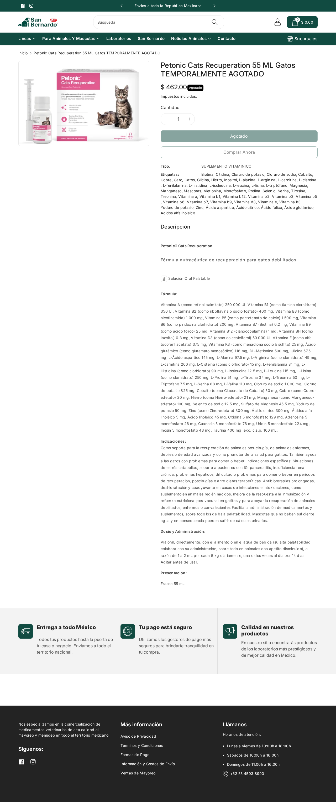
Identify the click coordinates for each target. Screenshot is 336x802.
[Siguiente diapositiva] (214, 6)
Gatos (190, 180)
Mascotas (192, 191)
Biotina (207, 174)
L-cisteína (307, 180)
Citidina (222, 174)
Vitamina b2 (259, 196)
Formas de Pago (134, 754)
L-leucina (241, 185)
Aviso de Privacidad (138, 736)
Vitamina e (267, 202)
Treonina (168, 196)
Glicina (203, 180)
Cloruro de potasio (248, 174)
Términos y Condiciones (141, 745)
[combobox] (158, 22)
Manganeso (171, 191)
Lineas (24, 38)
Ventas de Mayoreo (137, 773)
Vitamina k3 (290, 202)
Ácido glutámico (298, 207)
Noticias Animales (189, 38)
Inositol (230, 180)
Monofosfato (234, 191)
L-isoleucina (220, 185)
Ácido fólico (271, 207)
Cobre (166, 180)
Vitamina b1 (210, 196)
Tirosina (298, 191)
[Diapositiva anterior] (121, 6)
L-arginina (267, 180)
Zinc (199, 207)
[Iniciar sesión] (277, 22)
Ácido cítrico (247, 207)
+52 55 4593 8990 (247, 773)
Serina (283, 191)
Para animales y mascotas (68, 38)
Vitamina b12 (234, 196)
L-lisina (257, 185)
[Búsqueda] (214, 22)
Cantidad (170, 107)
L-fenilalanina (175, 185)
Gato (178, 180)
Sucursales (306, 38)
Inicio (23, 53)
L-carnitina (287, 180)
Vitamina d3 (245, 202)
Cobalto (305, 174)
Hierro (216, 180)
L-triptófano (276, 185)
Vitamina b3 (282, 196)
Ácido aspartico (220, 207)
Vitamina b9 (221, 202)
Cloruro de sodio (281, 174)
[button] (302, 22)
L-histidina (198, 185)
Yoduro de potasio (177, 207)
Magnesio (298, 185)
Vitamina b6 (174, 202)
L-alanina (247, 180)
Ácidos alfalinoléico (178, 213)
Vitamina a (187, 196)
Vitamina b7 (197, 202)
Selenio (268, 191)
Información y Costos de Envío (147, 764)
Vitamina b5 (306, 196)
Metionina (212, 191)
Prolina (254, 191)
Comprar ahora (239, 152)
